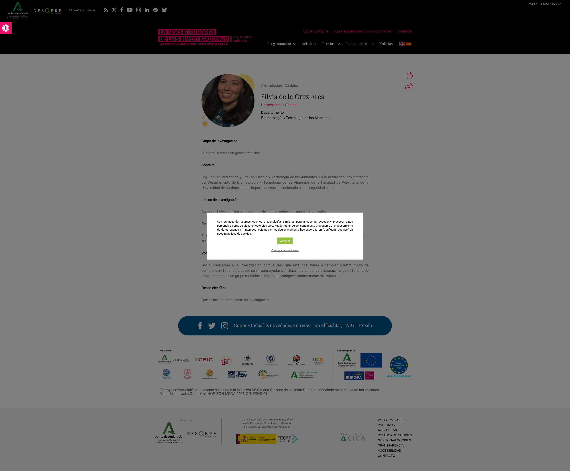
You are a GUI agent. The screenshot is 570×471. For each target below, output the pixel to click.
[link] (6, 28)
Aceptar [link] (285, 241)
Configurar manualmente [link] (285, 250)
